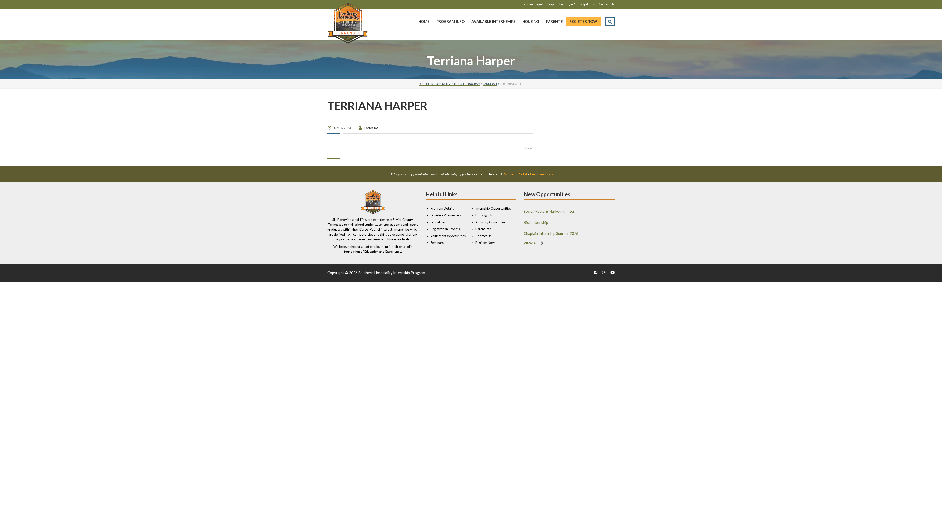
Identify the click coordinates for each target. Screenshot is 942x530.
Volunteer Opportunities (448, 236)
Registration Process (445, 229)
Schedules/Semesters (446, 215)
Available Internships (493, 21)
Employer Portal (542, 174)
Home (424, 21)
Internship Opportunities (493, 208)
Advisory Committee (490, 222)
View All (531, 243)
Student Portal (515, 174)
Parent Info (483, 229)
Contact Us (607, 4)
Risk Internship (536, 222)
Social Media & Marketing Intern (550, 211)
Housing (530, 21)
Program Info (450, 21)
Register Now (583, 21)
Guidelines (438, 222)
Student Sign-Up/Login (539, 4)
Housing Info (484, 215)
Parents (554, 21)
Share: (528, 148)
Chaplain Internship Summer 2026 (551, 233)
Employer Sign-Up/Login (577, 4)
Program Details (442, 208)
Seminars (437, 243)
